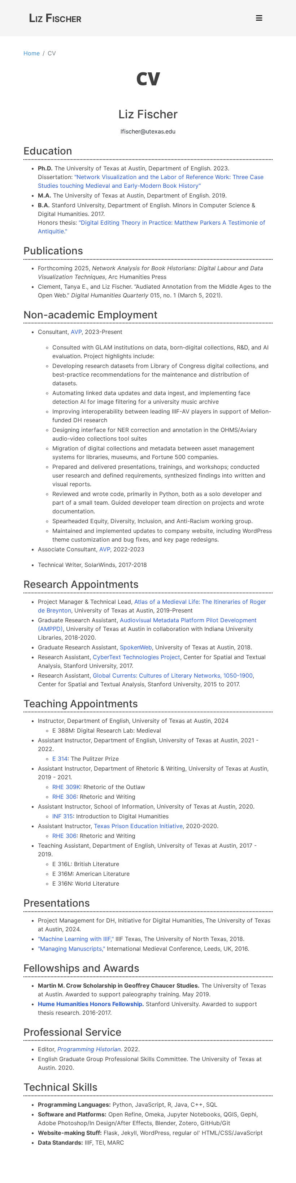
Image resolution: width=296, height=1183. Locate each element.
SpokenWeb (136, 647)
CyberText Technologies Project (136, 657)
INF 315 (62, 816)
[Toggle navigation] (259, 18)
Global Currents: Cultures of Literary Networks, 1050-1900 (173, 675)
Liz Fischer (55, 18)
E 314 (60, 758)
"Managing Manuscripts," (71, 948)
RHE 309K (66, 786)
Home (31, 53)
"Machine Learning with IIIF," (76, 938)
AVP (76, 331)
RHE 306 (64, 796)
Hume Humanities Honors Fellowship (90, 1004)
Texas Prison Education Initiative (138, 826)
